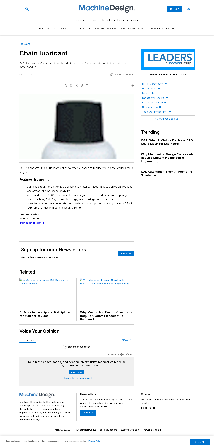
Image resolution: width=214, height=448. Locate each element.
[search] (27, 9)
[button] (21, 9)
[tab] (27, 340)
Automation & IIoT (105, 29)
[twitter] (76, 85)
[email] (87, 85)
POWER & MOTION (152, 430)
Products (24, 44)
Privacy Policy (94, 441)
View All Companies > (167, 118)
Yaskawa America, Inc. (154, 111)
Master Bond (149, 88)
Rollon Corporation (152, 102)
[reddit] (81, 85)
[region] (76, 347)
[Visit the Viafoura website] (126, 354)
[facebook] (66, 85)
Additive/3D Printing (163, 29)
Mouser (146, 93)
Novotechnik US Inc (153, 97)
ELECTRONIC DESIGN (130, 430)
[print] (132, 85)
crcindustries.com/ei (32, 222)
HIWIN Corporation (152, 83)
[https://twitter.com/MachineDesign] (150, 407)
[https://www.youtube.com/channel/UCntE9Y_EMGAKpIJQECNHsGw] (154, 407)
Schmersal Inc (150, 107)
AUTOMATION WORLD (86, 430)
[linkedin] (71, 85)
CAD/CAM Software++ (133, 29)
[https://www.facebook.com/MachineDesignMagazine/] (142, 407)
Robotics (84, 29)
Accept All (199, 442)
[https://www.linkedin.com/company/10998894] (146, 407)
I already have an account (76, 377)
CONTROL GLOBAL (108, 430)
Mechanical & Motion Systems (57, 29)
